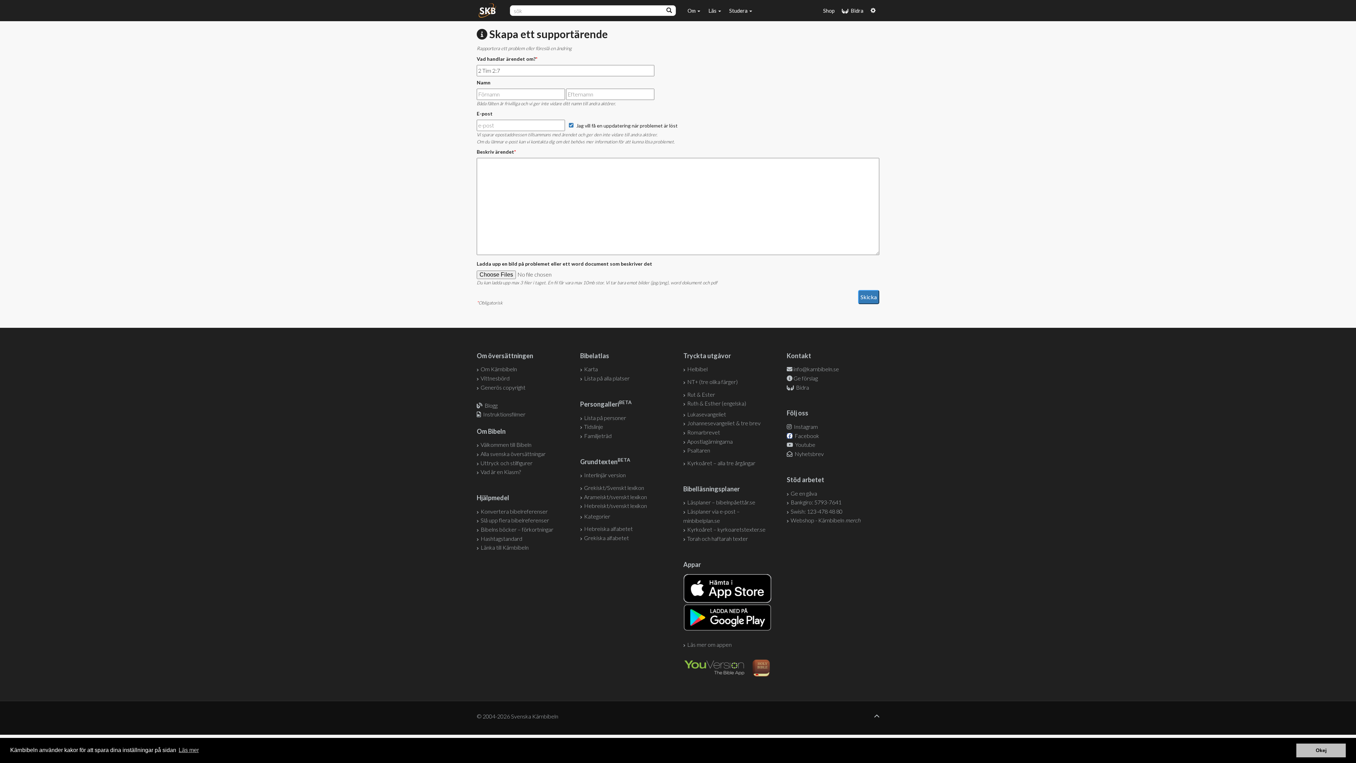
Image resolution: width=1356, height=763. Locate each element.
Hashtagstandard (501, 538)
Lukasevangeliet (706, 414)
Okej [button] (1321, 750)
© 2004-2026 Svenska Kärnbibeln (517, 716)
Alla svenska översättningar (513, 453)
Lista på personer (605, 417)
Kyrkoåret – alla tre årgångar (721, 463)
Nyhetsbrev (808, 453)
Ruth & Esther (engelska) (716, 403)
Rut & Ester (701, 394)
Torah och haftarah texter (717, 538)
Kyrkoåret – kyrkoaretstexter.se (726, 529)
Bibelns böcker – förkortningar (517, 529)
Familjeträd (598, 435)
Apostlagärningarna (710, 441)
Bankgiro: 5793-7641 (816, 502)
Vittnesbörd (495, 378)
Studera (739, 10)
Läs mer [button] (189, 750)
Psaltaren (698, 450)
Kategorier (597, 516)
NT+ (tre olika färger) (712, 381)
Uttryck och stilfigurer (507, 463)
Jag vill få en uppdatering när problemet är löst (627, 126)
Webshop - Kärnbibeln (826, 520)
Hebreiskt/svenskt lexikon (615, 505)
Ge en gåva (804, 493)
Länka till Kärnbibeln (505, 547)
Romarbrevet (703, 432)
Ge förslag (805, 378)
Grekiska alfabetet (606, 537)
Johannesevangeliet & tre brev (724, 423)
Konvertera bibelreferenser (514, 511)
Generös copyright (503, 387)
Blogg (491, 405)
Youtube (804, 444)
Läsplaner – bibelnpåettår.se (721, 502)
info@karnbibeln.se (816, 369)
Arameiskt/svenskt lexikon (615, 496)
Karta (591, 369)
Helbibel (697, 369)
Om (692, 10)
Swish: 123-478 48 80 (817, 511)
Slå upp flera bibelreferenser (515, 520)
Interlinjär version (605, 475)
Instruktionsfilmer (504, 414)
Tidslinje (593, 426)
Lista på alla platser (607, 378)
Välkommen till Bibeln (506, 444)
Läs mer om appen (709, 644)
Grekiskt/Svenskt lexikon (614, 487)
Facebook (806, 435)
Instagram (805, 426)
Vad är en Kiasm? (501, 471)
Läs (713, 10)
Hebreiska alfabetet (608, 528)
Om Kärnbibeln (499, 369)
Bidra (856, 10)
